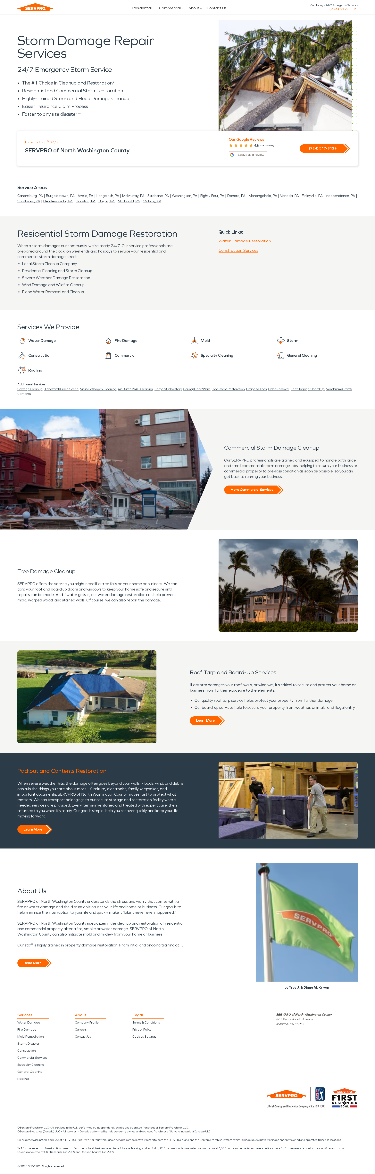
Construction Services (238, 250)
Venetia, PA (289, 196)
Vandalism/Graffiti (339, 389)
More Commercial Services (251, 489)
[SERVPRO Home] (35, 7)
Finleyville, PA (312, 196)
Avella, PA (85, 196)
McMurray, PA (133, 196)
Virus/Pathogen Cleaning (98, 389)
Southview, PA (28, 201)
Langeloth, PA (107, 196)
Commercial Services (32, 1057)
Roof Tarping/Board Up (308, 389)
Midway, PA (152, 201)
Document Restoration (228, 389)
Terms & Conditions (146, 1022)
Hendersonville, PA (58, 201)
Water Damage (28, 1022)
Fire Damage (26, 1029)
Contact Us (217, 8)
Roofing (23, 1079)
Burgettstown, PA (60, 196)
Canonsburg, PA (30, 196)
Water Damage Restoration (245, 241)
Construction (26, 1050)
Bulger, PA (106, 201)
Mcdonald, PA (129, 201)
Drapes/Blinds (256, 389)
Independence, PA (340, 196)
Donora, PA (236, 196)
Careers (81, 1029)
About (193, 8)
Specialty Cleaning (30, 1064)
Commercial (170, 8)
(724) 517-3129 (343, 9)
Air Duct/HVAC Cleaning (135, 389)
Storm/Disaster (28, 1043)
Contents (24, 394)
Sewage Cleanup (29, 389)
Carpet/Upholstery (168, 389)
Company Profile (87, 1022)
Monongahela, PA (262, 196)
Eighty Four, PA (212, 196)
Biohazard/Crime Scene (61, 389)
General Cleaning (30, 1071)
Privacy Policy (141, 1029)
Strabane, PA (158, 196)
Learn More (205, 720)
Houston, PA (86, 201)
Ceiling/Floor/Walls (196, 389)
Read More (32, 963)
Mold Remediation (30, 1036)
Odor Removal (278, 389)
